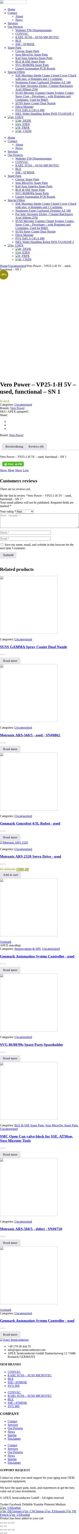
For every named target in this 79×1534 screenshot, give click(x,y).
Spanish (60, 1511)
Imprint (12, 1435)
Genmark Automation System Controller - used (37, 956)
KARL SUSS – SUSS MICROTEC (37, 37)
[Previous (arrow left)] (1, 1526)
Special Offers (16, 72)
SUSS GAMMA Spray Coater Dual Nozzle (33, 647)
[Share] (9, 1522)
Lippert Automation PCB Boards (35, 68)
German (17, 1511)
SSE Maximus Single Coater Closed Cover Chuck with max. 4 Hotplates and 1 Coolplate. (45, 77)
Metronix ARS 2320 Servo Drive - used (30, 856)
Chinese (39, 1511)
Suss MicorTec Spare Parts (31, 54)
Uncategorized (17, 266)
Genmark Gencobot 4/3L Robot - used (30, 823)
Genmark (5, 941)
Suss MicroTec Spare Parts (61, 1125)
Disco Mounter (24, 106)
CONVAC (21, 33)
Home (11, 9)
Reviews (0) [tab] (36, 446)
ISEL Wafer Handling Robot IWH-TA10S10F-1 (44, 113)
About (19, 16)
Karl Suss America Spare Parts (33, 58)
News (18, 19)
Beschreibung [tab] (14, 446)
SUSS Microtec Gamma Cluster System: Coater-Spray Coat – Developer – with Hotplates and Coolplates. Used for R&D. (44, 96)
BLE (18, 40)
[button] (10, 874)
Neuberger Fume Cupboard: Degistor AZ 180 (43, 82)
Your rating (8, 511)
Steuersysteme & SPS (27, 948)
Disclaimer (14, 1438)
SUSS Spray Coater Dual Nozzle (35, 103)
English (16, 1507)
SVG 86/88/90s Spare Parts (32, 65)
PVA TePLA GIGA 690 (29, 110)
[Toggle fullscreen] (5, 1522)
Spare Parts (14, 47)
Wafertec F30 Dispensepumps (33, 30)
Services (13, 23)
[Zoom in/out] (1, 1522)
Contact (12, 12)
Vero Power (17, 408)
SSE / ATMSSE (25, 44)
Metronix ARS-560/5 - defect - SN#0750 (31, 1229)
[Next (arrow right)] (5, 1526)
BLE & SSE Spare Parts (30, 61)
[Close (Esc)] (13, 1522)
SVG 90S (14, 1385)
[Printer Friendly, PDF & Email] (13, 464)
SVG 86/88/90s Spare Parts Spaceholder (31, 1045)
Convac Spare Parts (27, 51)
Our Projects (15, 26)
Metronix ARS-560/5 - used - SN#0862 (30, 735)
